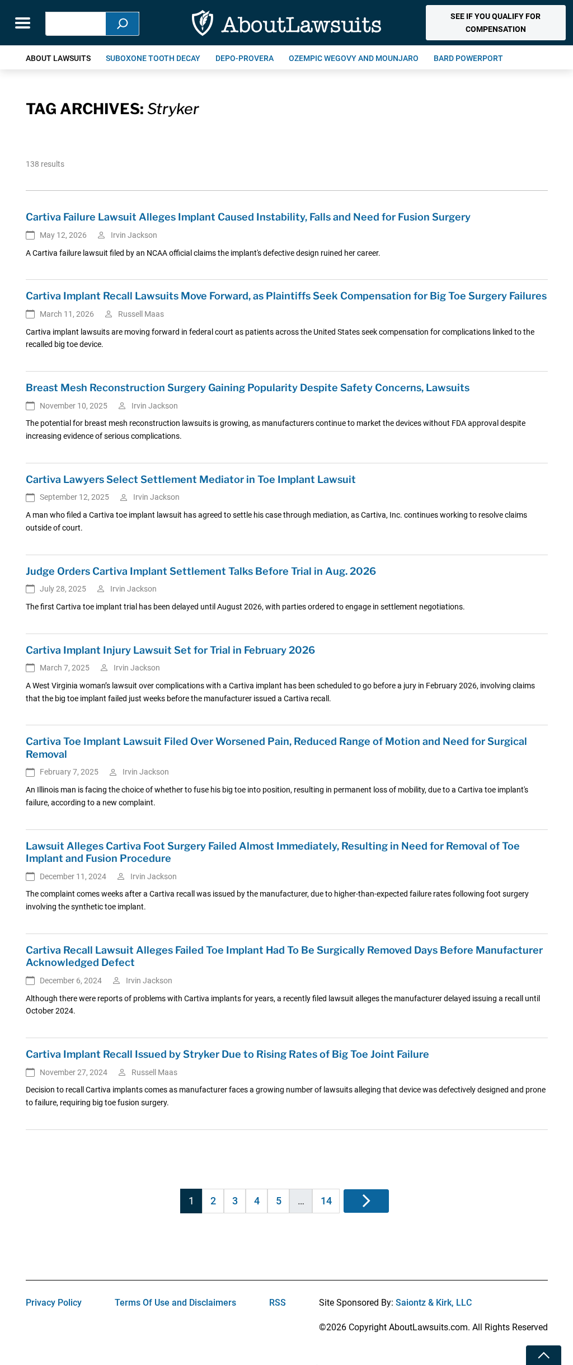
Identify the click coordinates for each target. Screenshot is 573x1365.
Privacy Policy (54, 1302)
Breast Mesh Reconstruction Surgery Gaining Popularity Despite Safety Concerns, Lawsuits (247, 387)
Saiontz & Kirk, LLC (434, 1302)
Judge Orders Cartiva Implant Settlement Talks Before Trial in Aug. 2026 (201, 571)
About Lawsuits (58, 58)
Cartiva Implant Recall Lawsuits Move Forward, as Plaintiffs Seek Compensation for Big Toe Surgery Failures (286, 296)
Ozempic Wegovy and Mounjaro (354, 58)
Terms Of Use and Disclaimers (175, 1302)
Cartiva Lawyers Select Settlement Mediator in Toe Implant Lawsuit (191, 479)
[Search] (122, 24)
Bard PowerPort (468, 58)
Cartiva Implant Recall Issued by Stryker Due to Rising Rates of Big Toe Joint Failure (227, 1054)
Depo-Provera (244, 58)
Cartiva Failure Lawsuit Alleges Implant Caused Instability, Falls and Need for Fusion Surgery (248, 217)
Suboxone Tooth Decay (153, 58)
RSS (277, 1302)
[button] (495, 22)
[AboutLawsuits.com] (286, 22)
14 (326, 1201)
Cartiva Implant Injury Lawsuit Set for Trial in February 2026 (170, 650)
